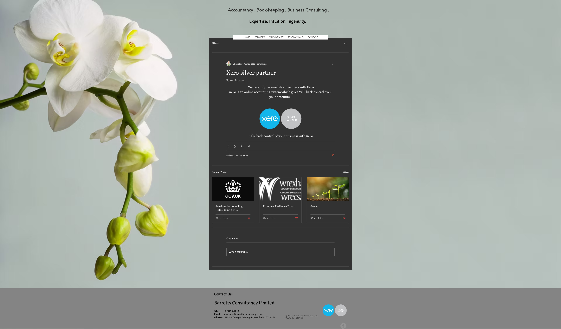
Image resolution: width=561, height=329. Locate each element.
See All (346, 171)
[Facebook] (343, 326)
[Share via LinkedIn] (242, 146)
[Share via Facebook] (227, 146)
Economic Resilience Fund (278, 206)
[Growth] (328, 189)
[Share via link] (249, 146)
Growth (314, 206)
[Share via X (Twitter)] (235, 146)
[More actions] (333, 63)
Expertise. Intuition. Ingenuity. (277, 21)
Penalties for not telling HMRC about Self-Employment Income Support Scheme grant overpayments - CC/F (233, 207)
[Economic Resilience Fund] (280, 189)
